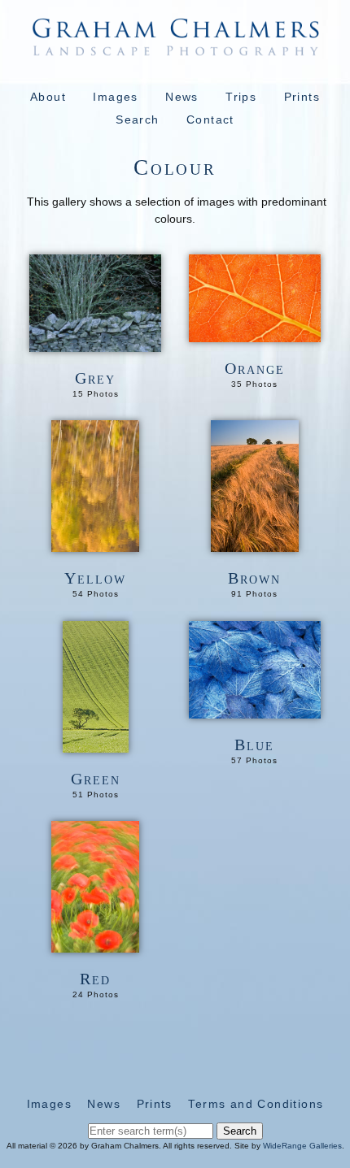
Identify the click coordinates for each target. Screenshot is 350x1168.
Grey (95, 378)
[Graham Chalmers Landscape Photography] (175, 47)
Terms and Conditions (255, 1103)
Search (137, 119)
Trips (240, 96)
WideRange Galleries (302, 1145)
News (182, 96)
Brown (254, 578)
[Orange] (255, 333)
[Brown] (255, 542)
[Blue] (255, 709)
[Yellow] (95, 542)
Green (95, 779)
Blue (254, 744)
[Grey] (95, 343)
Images (115, 96)
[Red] (95, 943)
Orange (255, 368)
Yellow (95, 578)
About (48, 96)
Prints (302, 96)
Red (95, 979)
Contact (210, 119)
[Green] (96, 743)
